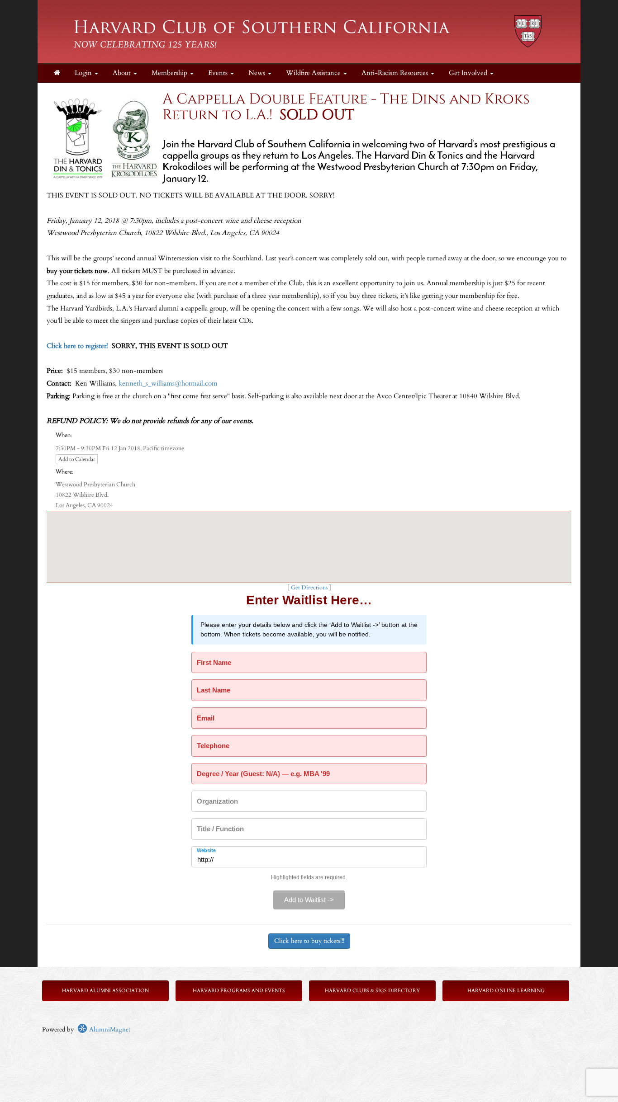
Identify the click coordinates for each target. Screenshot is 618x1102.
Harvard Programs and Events (239, 990)
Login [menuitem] (84, 73)
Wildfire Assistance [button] (314, 73)
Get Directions (309, 588)
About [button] (123, 73)
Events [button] (218, 73)
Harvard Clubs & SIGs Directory (372, 990)
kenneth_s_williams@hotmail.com (168, 383)
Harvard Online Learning (506, 990)
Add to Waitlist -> (309, 900)
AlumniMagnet (108, 1029)
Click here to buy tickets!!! (309, 941)
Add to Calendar (76, 459)
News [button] (257, 73)
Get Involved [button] (469, 73)
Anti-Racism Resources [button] (395, 73)
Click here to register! (77, 346)
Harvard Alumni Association (105, 990)
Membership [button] (170, 73)
